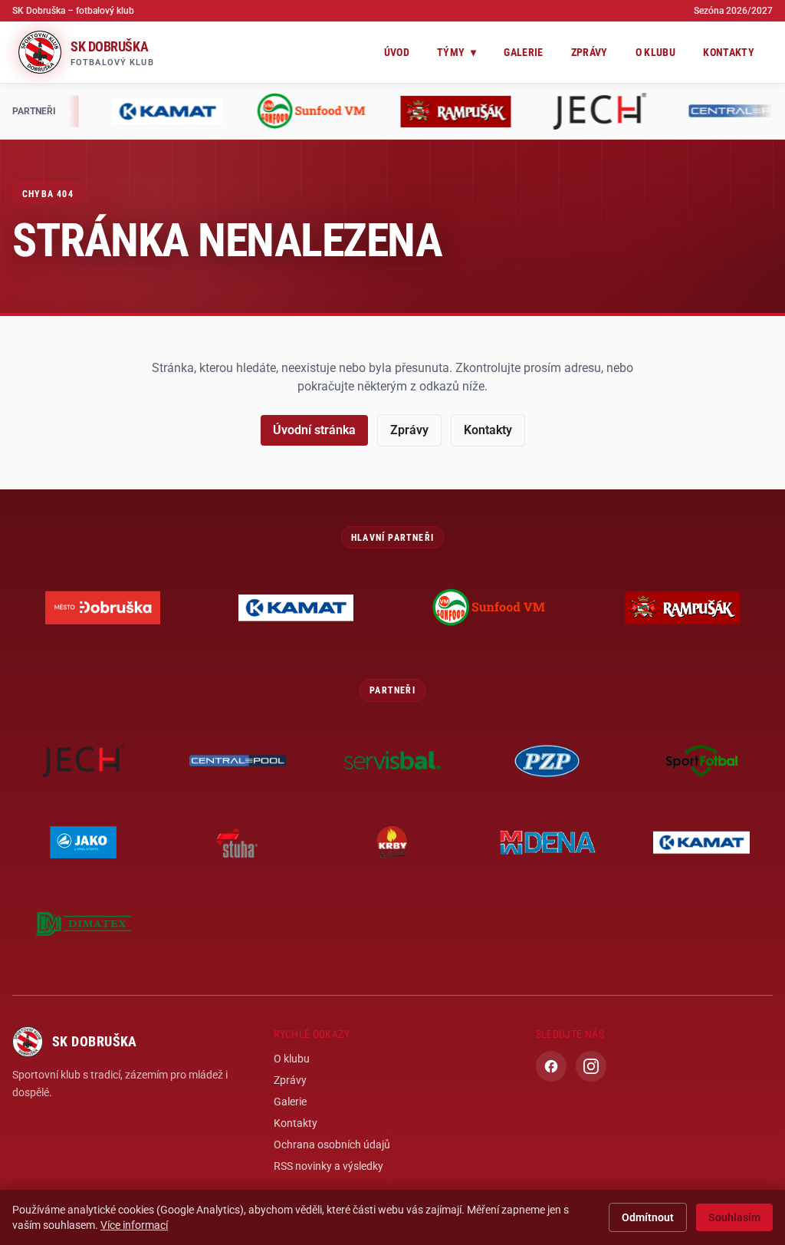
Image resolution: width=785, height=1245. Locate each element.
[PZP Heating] (654, 111)
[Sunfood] (489, 607)
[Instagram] (591, 1066)
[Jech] (222, 111)
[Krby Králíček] (392, 842)
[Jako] (83, 842)
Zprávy (589, 52)
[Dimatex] (83, 923)
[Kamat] (295, 607)
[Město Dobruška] (102, 607)
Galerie (523, 52)
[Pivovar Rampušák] (78, 111)
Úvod (396, 52)
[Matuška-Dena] (547, 842)
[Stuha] (238, 842)
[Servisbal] (510, 111)
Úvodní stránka (314, 430)
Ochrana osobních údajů (332, 1144)
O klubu (655, 52)
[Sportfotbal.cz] (701, 760)
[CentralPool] (366, 111)
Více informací (134, 1225)
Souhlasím (734, 1217)
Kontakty (728, 52)
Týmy (456, 52)
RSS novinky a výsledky (328, 1166)
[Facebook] (551, 1066)
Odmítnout (648, 1217)
